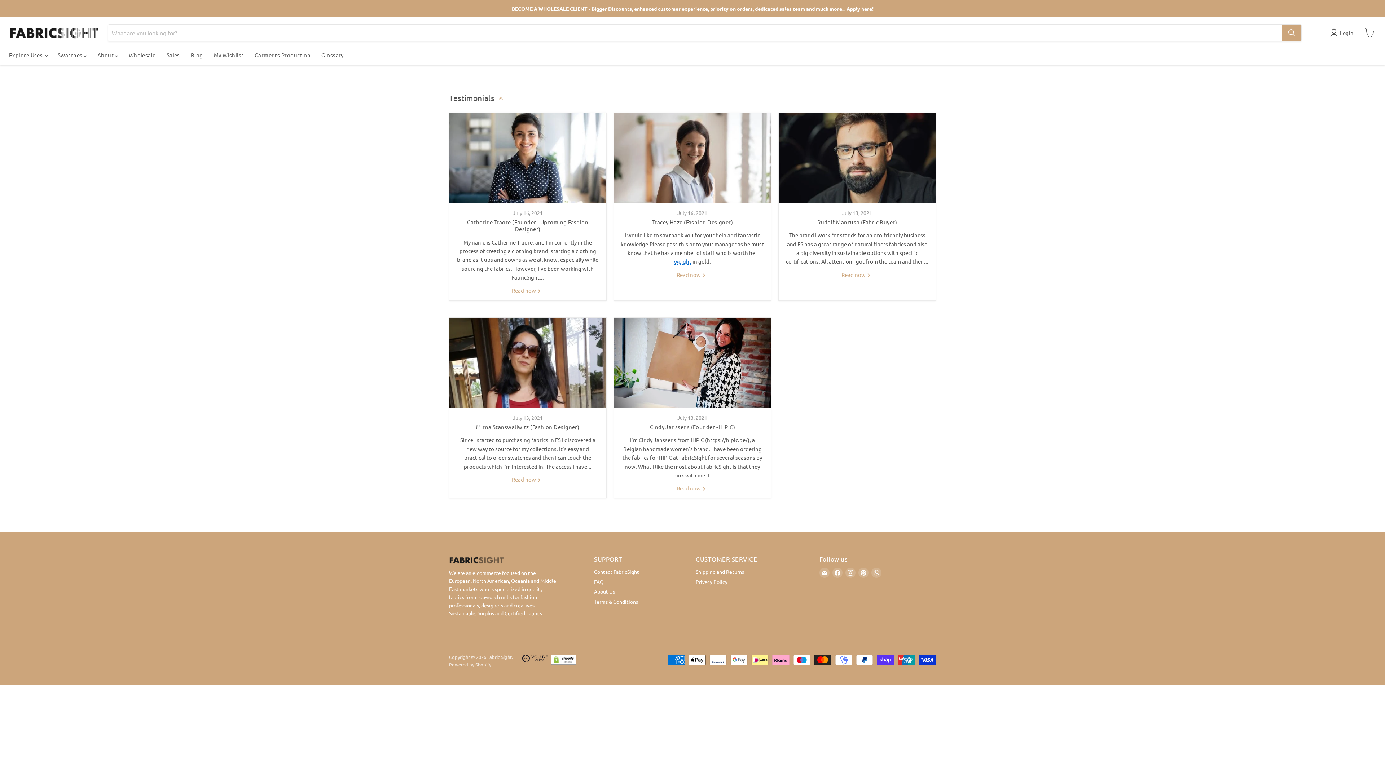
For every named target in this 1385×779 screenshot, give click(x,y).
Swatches (71, 55)
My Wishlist (229, 55)
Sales (173, 55)
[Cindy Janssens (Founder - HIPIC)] (692, 363)
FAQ (599, 581)
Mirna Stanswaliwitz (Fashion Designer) (527, 426)
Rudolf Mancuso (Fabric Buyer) (857, 222)
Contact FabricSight (616, 571)
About (106, 55)
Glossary (332, 55)
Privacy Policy (711, 581)
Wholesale (142, 55)
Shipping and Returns (720, 571)
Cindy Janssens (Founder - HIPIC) (692, 426)
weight (682, 261)
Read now (524, 290)
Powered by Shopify (470, 664)
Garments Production (283, 55)
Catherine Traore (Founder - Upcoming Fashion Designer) (527, 226)
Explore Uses (26, 55)
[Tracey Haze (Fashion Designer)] (692, 158)
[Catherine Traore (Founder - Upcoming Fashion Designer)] (527, 158)
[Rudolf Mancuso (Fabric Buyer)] (857, 158)
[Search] (1291, 33)
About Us (604, 591)
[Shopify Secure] (563, 661)
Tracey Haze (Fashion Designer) (692, 222)
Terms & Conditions (616, 601)
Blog (197, 55)
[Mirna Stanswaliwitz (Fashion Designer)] (527, 363)
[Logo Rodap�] (535, 661)
